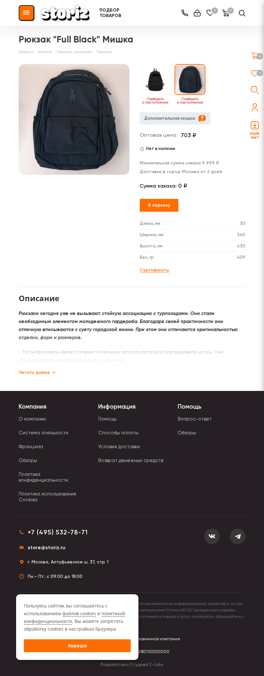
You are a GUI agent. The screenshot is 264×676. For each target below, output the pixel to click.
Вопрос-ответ (195, 419)
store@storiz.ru (46, 547)
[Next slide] (244, 84)
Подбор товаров (110, 12)
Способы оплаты (118, 433)
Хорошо (77, 646)
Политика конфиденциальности (43, 477)
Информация (117, 406)
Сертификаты (154, 270)
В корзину (159, 205)
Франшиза (31, 446)
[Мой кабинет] (197, 13)
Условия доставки (119, 446)
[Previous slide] (136, 84)
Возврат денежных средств (130, 460)
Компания (32, 406)
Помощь (107, 419)
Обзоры (28, 460)
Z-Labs (156, 664)
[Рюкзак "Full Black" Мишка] (74, 119)
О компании (32, 419)
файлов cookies (79, 613)
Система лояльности (43, 433)
